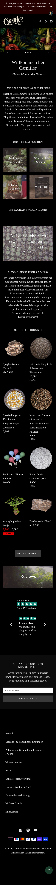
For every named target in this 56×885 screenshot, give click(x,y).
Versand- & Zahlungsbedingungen (24, 756)
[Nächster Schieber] (48, 53)
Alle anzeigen (28, 568)
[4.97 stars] (29, 619)
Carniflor (18, 863)
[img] (29, 633)
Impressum (11, 826)
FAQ (8, 785)
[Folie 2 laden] (28, 53)
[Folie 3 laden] (30, 53)
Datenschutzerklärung (17, 809)
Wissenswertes (13, 777)
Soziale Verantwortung (18, 793)
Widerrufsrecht (13, 818)
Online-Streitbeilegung (18, 801)
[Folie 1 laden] (25, 53)
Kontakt (9, 748)
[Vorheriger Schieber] (8, 53)
